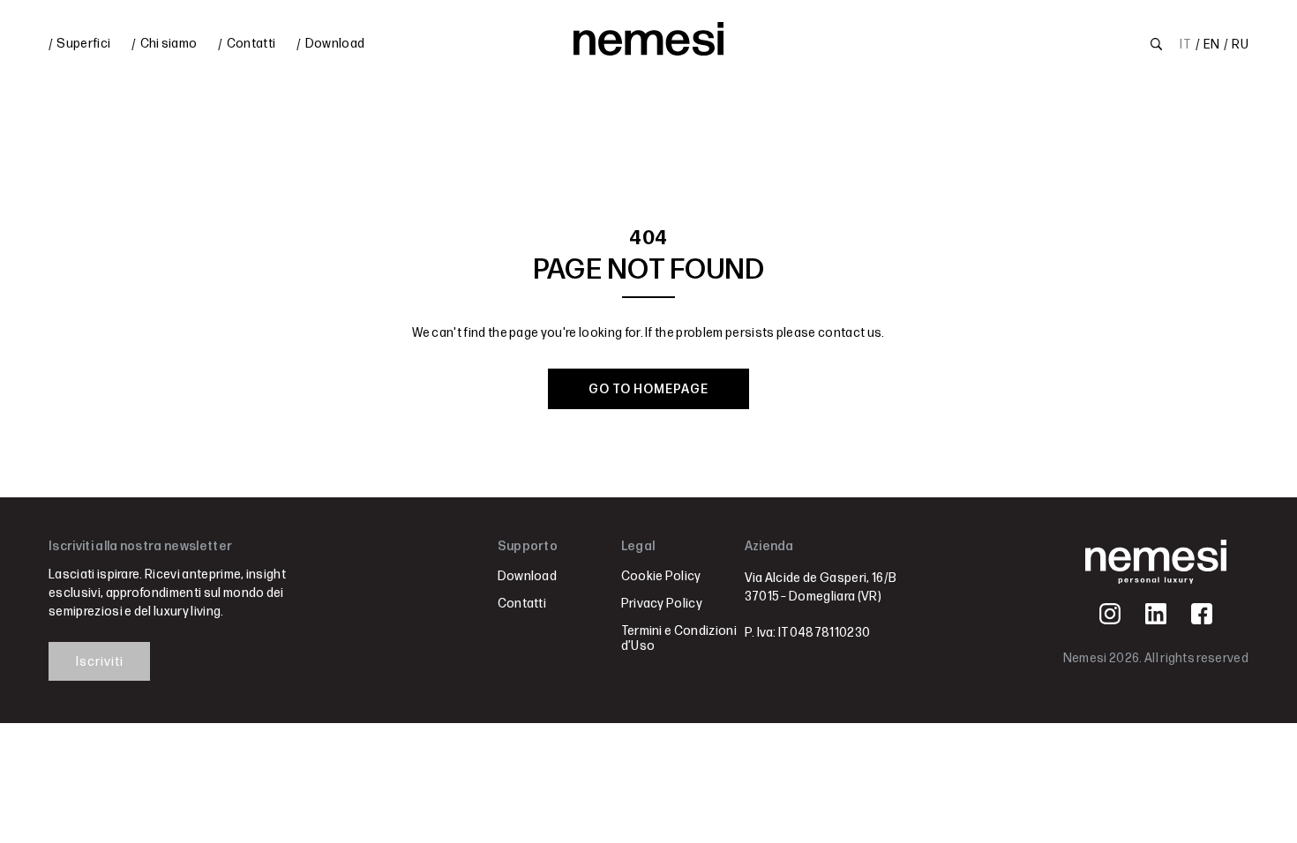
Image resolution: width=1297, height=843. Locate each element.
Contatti (251, 43)
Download (335, 43)
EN (1211, 44)
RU (1240, 44)
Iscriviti (100, 661)
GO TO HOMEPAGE (648, 389)
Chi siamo (169, 43)
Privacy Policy (661, 603)
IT (1185, 44)
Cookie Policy (661, 576)
